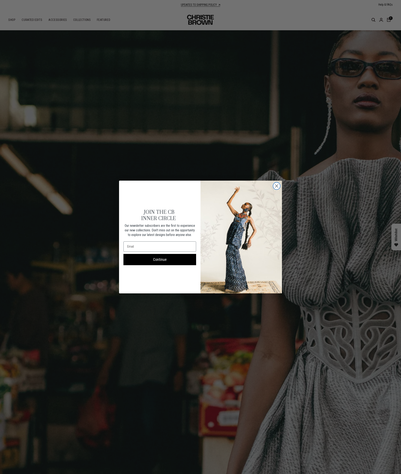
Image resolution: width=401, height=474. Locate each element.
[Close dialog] (276, 186)
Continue (160, 259)
